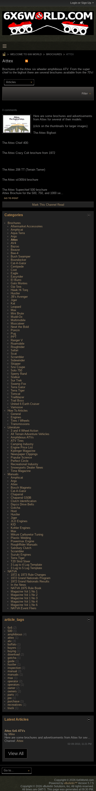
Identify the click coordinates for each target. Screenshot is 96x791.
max (10, 678)
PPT (14, 337)
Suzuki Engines (21, 554)
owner (11, 688)
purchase (13, 701)
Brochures (54, 54)
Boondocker (18, 260)
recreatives (15, 704)
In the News (18, 584)
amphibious (15, 634)
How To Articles (18, 410)
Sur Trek (16, 380)
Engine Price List (22, 447)
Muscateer (17, 323)
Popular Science (21, 457)
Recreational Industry (24, 464)
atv (10, 641)
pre (10, 698)
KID (13, 524)
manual (12, 671)
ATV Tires (17, 440)
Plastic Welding (21, 538)
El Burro (16, 280)
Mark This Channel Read (48, 204)
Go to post (11, 198)
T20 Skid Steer (20, 561)
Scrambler (17, 357)
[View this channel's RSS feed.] (26, 60)
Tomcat (15, 394)
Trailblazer (17, 397)
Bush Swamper (20, 256)
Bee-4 (14, 253)
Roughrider (18, 347)
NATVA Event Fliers (23, 608)
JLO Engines (19, 521)
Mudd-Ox (17, 316)
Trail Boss (17, 400)
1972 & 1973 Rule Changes (28, 574)
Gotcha (15, 507)
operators (14, 684)
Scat (14, 353)
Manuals (13, 474)
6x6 (10, 627)
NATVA (12, 571)
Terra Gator (18, 387)
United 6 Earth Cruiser (25, 404)
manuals (13, 674)
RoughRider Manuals (24, 544)
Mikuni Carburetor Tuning (27, 534)
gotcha (12, 657)
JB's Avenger (19, 296)
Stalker (15, 377)
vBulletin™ (70, 783)
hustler (12, 664)
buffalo (12, 644)
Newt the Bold (20, 327)
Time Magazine (21, 471)
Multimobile (18, 320)
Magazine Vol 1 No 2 (24, 594)
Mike (11, 734)
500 (10, 631)
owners (12, 691)
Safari (14, 350)
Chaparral (17, 494)
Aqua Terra (18, 233)
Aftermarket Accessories (27, 226)
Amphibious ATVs (22, 437)
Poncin (15, 330)
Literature (14, 427)
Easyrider (17, 276)
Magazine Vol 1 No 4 (24, 601)
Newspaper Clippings (24, 454)
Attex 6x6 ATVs (14, 730)
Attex (14, 239)
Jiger (14, 300)
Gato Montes (19, 283)
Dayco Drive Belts (22, 504)
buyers (12, 647)
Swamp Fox (18, 383)
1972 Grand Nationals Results (30, 581)
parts (11, 694)
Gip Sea (16, 286)
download (14, 654)
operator (13, 681)
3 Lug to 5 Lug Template (26, 568)
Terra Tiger (18, 390)
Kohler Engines (20, 527)
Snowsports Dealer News (27, 467)
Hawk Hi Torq (19, 290)
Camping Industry (22, 444)
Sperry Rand (19, 373)
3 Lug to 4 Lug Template (26, 564)
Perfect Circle (19, 460)
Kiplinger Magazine (23, 450)
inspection (14, 668)
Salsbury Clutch (21, 548)
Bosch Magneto (21, 487)
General (16, 414)
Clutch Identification (23, 501)
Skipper (16, 363)
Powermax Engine (22, 541)
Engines (16, 417)
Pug (13, 333)
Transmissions (20, 424)
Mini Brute (17, 313)
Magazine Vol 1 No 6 (24, 605)
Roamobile (17, 343)
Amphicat (17, 229)
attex (11, 637)
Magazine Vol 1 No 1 (24, 591)
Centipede (17, 266)
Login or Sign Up (80, 2)
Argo (14, 236)
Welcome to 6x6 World (26, 54)
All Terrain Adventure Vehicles (30, 434)
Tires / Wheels (20, 420)
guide (11, 661)
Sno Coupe (18, 367)
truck (11, 708)
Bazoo (15, 246)
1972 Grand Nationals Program (30, 578)
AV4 (13, 243)
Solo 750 (16, 370)
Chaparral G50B (21, 497)
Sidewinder (18, 360)
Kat (13, 303)
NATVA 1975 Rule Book (26, 588)
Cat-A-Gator (18, 263)
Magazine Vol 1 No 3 (24, 598)
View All (15, 753)
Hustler (15, 293)
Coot (14, 270)
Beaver (15, 249)
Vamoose (17, 407)
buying (12, 651)
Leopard (16, 306)
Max (13, 310)
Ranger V (17, 340)
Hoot (14, 511)
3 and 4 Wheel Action (24, 430)
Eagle (14, 273)
